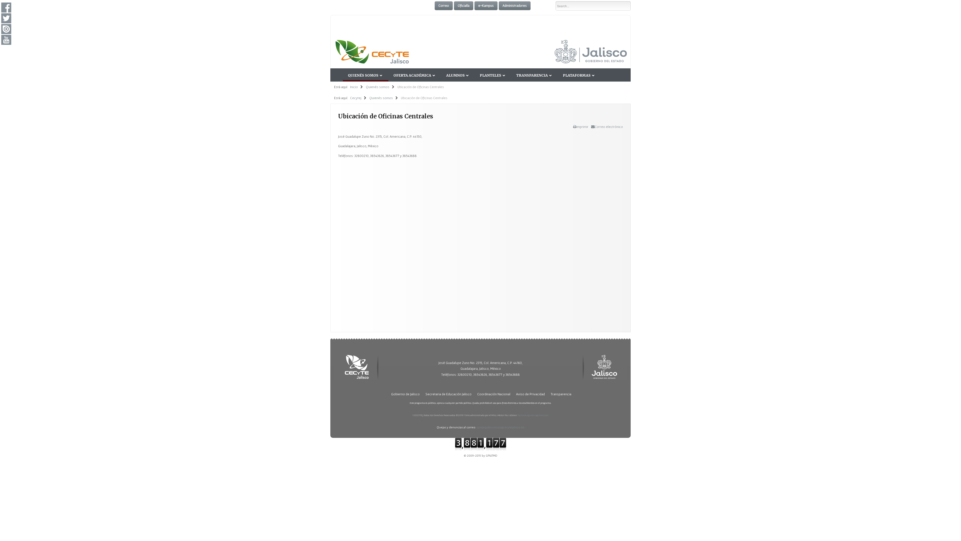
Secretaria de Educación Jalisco (448, 394)
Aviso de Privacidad (530, 394)
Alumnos (455, 75)
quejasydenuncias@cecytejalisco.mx (501, 427)
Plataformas (577, 75)
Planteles (490, 75)
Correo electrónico (609, 127)
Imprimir (582, 127)
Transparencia (532, 75)
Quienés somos (363, 75)
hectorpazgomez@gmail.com (533, 415)
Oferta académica (412, 75)
